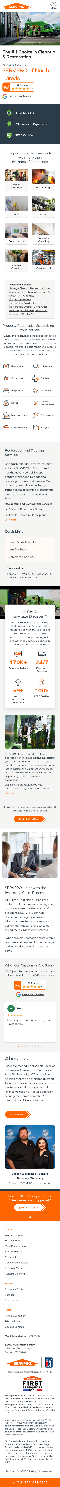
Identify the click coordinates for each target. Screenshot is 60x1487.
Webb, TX (28, 573)
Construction (12, 1257)
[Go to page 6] (32, 1046)
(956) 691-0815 (28, 818)
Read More (16, 1114)
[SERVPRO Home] (16, 6)
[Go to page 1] (19, 1046)
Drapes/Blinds (32, 306)
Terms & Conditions (15, 1315)
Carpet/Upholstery (20, 299)
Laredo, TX (13, 573)
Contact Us (11, 1300)
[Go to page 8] (38, 1046)
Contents (36, 314)
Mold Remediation (15, 1246)
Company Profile (14, 1289)
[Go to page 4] (27, 1046)
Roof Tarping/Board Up (33, 310)
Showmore (10, 520)
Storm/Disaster (13, 1251)
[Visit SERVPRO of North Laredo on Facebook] (30, 1218)
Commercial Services (22, 557)
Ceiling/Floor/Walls (20, 303)
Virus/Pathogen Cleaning (32, 292)
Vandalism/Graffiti (19, 314)
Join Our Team (18, 549)
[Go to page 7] (35, 1046)
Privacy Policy (12, 1321)
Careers (9, 1294)
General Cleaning (15, 1273)
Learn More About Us (22, 542)
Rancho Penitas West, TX (23, 577)
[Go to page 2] (21, 1046)
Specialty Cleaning (15, 1268)
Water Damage (14, 1235)
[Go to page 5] (30, 1046)
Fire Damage (12, 1240)
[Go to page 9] (41, 1046)
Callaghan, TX (44, 573)
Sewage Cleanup (19, 288)
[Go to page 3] (24, 1046)
